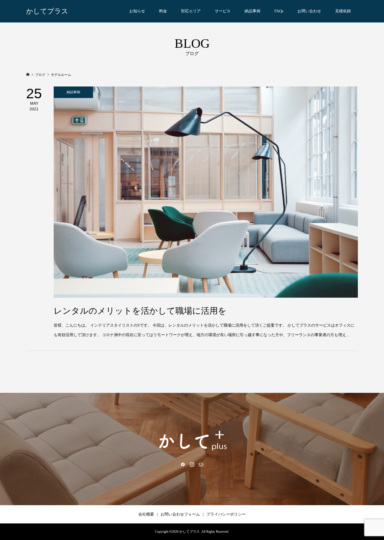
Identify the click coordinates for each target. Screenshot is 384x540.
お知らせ (137, 11)
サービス (223, 11)
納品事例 (252, 11)
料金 (163, 11)
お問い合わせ (309, 11)
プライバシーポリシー (226, 514)
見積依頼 (343, 11)
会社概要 (146, 514)
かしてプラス (47, 11)
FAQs (278, 11)
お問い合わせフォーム (180, 514)
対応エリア (191, 11)
